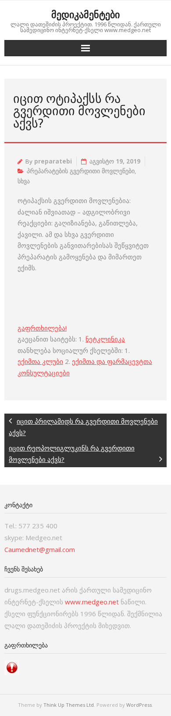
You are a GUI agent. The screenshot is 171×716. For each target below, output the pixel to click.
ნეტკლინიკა (105, 338)
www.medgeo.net (92, 601)
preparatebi (53, 161)
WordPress (139, 704)
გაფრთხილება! (42, 327)
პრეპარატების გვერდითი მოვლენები (81, 171)
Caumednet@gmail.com (39, 549)
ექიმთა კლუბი (40, 361)
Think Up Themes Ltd (68, 704)
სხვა (24, 181)
